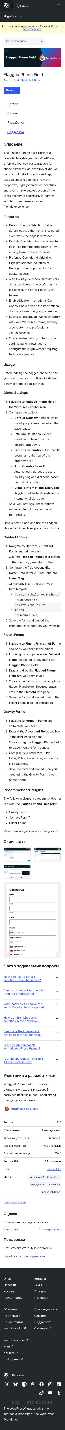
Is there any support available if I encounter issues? (23, 1060)
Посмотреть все (49, 1229)
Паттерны (41, 1297)
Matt (9, 1346)
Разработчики (13, 1322)
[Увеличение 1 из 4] (26, 852)
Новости (10, 1285)
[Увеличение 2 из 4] (56, 852)
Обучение (10, 1309)
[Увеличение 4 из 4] (56, 886)
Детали (12, 104)
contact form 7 (36, 1177)
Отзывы (12, 113)
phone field (54, 1184)
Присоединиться (46, 1309)
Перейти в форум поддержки (24, 1256)
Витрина (40, 1278)
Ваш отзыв (11, 1229)
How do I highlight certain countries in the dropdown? (22, 1019)
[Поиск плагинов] (42, 41)
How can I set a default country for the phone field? (22, 978)
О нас (8, 1278)
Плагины (40, 1291)
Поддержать (45, 1322)
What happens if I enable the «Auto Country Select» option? (24, 1005)
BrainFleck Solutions (27, 80)
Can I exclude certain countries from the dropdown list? (24, 992)
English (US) (54, 1169)
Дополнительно (15, 1202)
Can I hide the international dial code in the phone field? (22, 1033)
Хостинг (9, 1291)
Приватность (13, 1297)
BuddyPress (13, 1359)
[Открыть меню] (59, 5)
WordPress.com (16, 1340)
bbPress (11, 1353)
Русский (18, 1375)
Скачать (11, 90)
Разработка (15, 122)
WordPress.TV (15, 1328)
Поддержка (15, 132)
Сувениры (43, 1328)
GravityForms (38, 1184)
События (40, 1316)
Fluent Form (53, 1177)
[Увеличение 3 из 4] (26, 869)
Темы (38, 1285)
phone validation (51, 1192)
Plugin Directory (13, 16)
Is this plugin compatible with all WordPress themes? (22, 1046)
